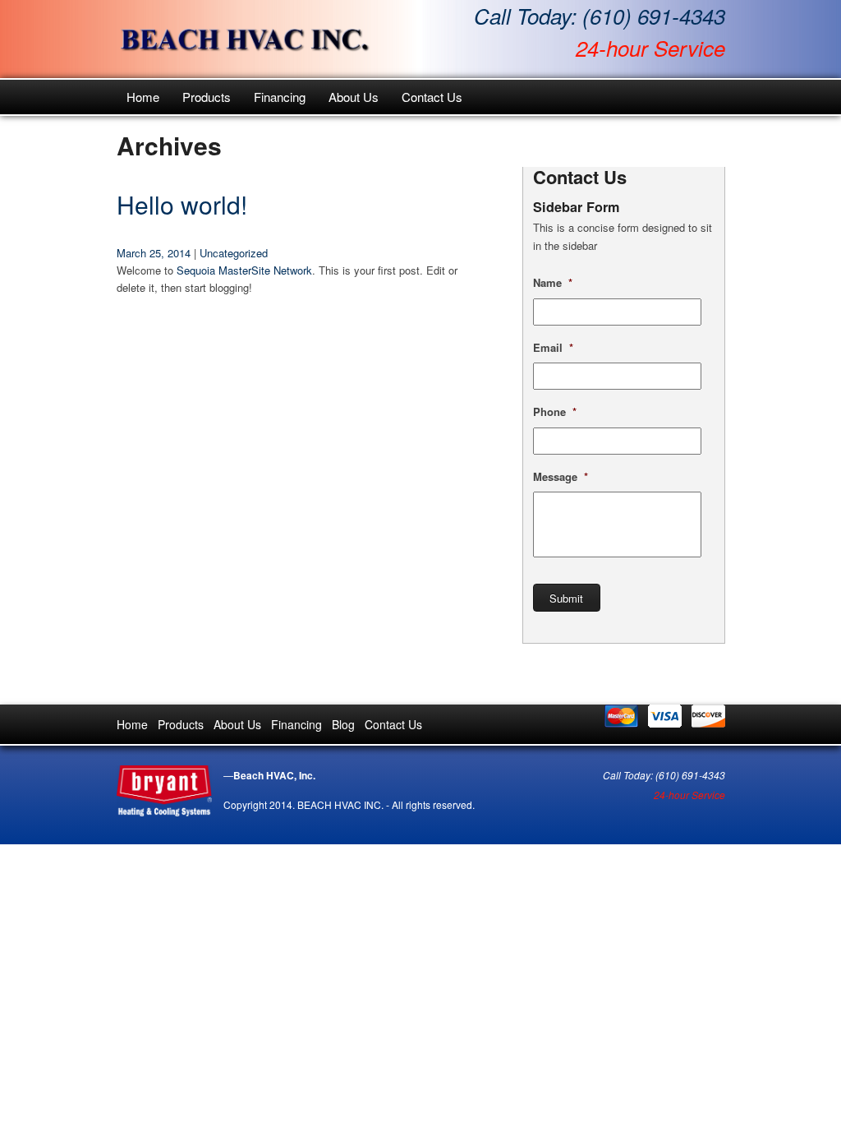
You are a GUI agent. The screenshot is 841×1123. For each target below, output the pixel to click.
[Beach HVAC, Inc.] (245, 39)
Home (142, 96)
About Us (354, 96)
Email (553, 348)
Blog (343, 724)
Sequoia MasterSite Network (244, 270)
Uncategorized (234, 253)
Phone (555, 412)
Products (206, 96)
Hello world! (182, 204)
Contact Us (432, 96)
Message (560, 477)
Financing (280, 96)
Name (552, 283)
